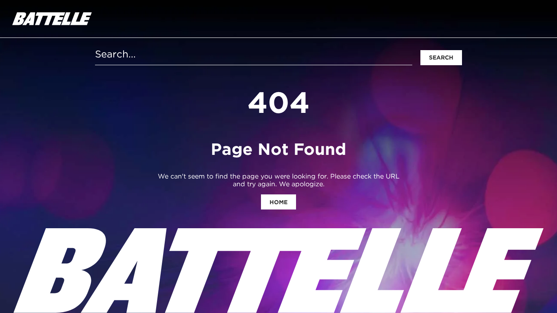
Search (441, 57)
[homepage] (52, 18)
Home (278, 202)
